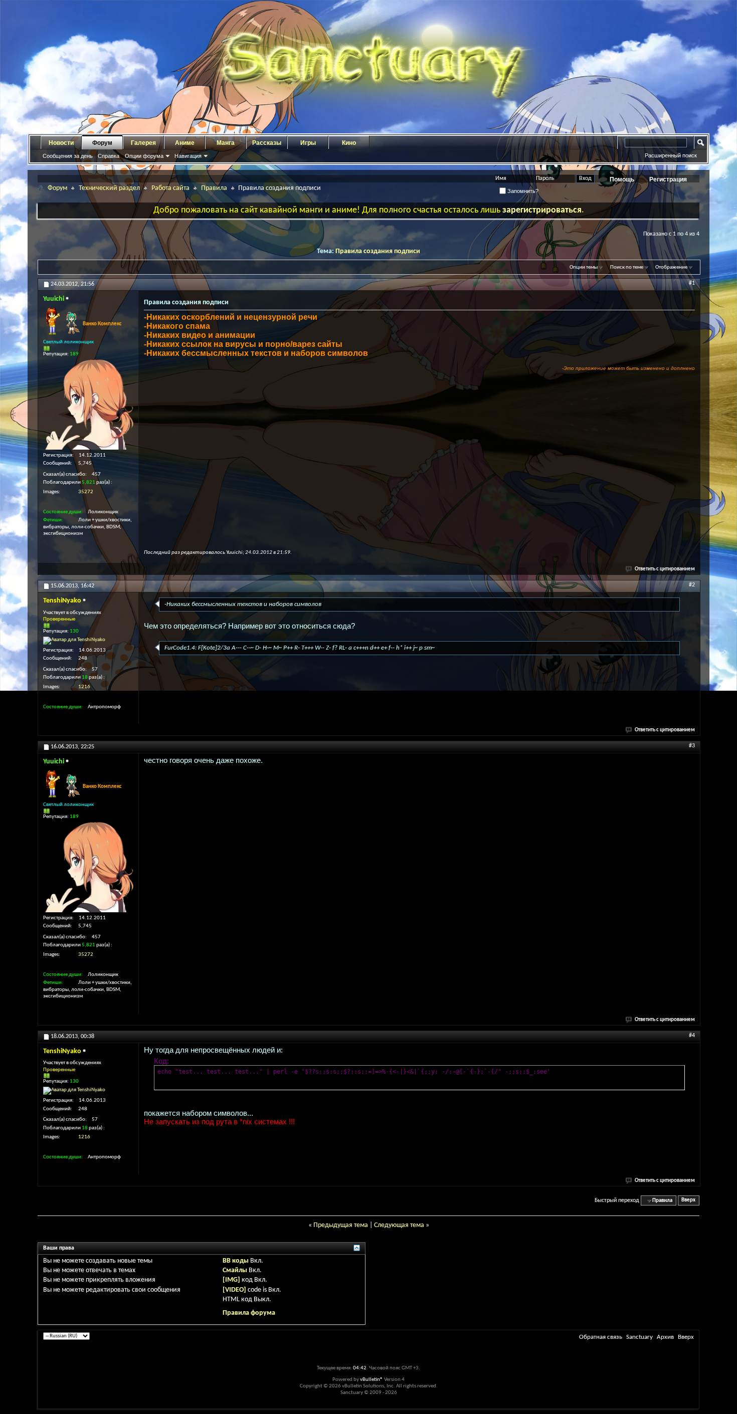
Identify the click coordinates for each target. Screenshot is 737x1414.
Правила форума (249, 1313)
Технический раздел (109, 188)
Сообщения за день (68, 156)
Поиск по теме (626, 267)
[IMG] (231, 1280)
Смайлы (235, 1270)
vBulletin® (371, 1379)
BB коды (236, 1261)
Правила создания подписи (377, 251)
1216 (84, 687)
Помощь (622, 179)
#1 (692, 283)
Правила (214, 188)
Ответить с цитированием (665, 569)
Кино (349, 142)
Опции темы (584, 267)
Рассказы (266, 142)
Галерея (143, 142)
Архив (665, 1337)
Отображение (671, 267)
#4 (692, 1036)
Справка (108, 156)
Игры (308, 142)
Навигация (188, 156)
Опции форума (144, 156)
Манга (226, 142)
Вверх (688, 1200)
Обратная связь (600, 1337)
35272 (85, 492)
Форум (102, 142)
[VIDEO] (234, 1290)
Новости (61, 142)
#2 (692, 585)
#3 (692, 746)
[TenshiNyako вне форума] (74, 641)
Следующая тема (399, 1225)
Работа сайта (170, 188)
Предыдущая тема (340, 1225)
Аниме (185, 142)
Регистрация (668, 179)
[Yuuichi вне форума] (88, 404)
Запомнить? (522, 191)
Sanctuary (639, 1337)
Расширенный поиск (671, 155)
